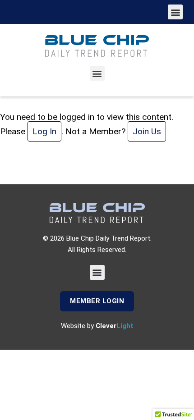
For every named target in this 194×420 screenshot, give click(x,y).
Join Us (147, 131)
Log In (44, 131)
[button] (175, 12)
